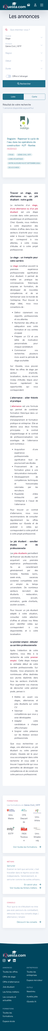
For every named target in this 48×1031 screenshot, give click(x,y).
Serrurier (11, 866)
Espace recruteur (34, 980)
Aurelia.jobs (32, 996)
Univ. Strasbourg (37, 837)
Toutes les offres (10, 972)
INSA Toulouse (24, 837)
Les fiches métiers (11, 992)
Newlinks (31, 991)
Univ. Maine (11, 817)
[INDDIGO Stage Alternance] (24, 123)
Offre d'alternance (11, 982)
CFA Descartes (23, 818)
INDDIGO (12, 148)
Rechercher (25, 83)
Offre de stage (9, 976)
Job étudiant (8, 987)
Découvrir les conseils (27, 922)
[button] (28, 5)
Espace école (9, 1021)
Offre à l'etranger (20, 76)
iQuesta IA (31, 1001)
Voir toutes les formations (25, 847)
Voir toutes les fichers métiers (24, 888)
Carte (34, 96)
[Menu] (41, 5)
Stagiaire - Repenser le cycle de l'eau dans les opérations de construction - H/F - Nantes (23, 142)
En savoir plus (31, 884)
